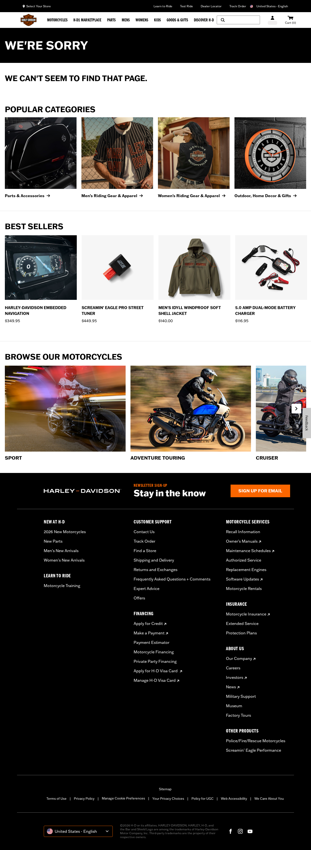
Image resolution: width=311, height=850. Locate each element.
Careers (233, 667)
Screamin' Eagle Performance (253, 750)
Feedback (306, 423)
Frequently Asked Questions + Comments (172, 579)
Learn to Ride (163, 6)
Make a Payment (149, 633)
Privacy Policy (84, 798)
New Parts (53, 541)
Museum (234, 705)
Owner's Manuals (242, 541)
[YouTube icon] (250, 831)
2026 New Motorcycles (65, 531)
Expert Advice (146, 588)
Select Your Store (38, 6)
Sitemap (165, 789)
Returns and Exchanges (155, 569)
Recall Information (243, 531)
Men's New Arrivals (61, 550)
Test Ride (186, 6)
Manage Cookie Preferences (123, 798)
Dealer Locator (211, 6)
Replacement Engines (246, 569)
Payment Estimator (151, 642)
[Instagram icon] (240, 831)
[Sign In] (272, 20)
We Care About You (269, 798)
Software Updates (242, 579)
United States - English (272, 6)
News (231, 686)
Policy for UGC (202, 798)
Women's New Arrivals (64, 560)
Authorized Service (243, 560)
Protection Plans (241, 633)
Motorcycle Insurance (246, 614)
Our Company (239, 658)
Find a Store (145, 550)
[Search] (238, 20)
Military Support (241, 696)
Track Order (237, 6)
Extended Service (242, 623)
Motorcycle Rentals (244, 588)
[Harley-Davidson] (85, 491)
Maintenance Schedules (248, 550)
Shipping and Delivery (154, 560)
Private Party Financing (155, 661)
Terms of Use (56, 798)
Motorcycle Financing (154, 651)
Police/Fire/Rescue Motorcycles (255, 740)
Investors (234, 677)
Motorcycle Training (62, 585)
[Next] (301, 282)
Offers (139, 598)
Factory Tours (238, 715)
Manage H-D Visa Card (155, 680)
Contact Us (144, 531)
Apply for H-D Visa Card (156, 670)
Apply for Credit (148, 623)
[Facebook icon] (230, 831)
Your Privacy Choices (168, 798)
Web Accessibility (234, 798)
